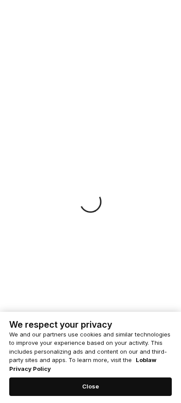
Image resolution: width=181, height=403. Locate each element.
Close (90, 386)
